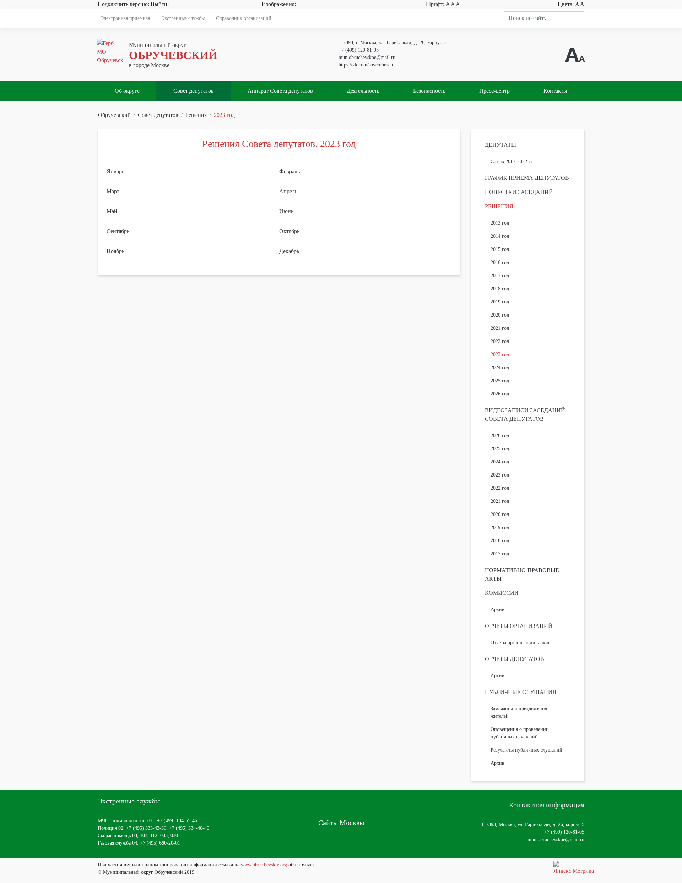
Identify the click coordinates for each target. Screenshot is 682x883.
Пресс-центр (494, 91)
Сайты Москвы (341, 823)
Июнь (286, 211)
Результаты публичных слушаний (526, 750)
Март (113, 191)
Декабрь (289, 251)
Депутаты (500, 145)
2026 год (500, 394)
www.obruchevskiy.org (264, 864)
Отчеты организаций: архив (521, 642)
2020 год (500, 315)
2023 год (224, 115)
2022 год (500, 341)
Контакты (555, 91)
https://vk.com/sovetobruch (366, 65)
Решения (196, 115)
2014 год (500, 236)
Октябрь (289, 231)
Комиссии (502, 593)
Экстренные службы (183, 18)
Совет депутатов (193, 91)
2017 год (500, 275)
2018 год (500, 288)
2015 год (500, 249)
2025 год (500, 380)
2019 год (500, 302)
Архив (497, 609)
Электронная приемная (125, 18)
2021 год (500, 328)
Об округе (127, 91)
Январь (115, 171)
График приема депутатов (527, 178)
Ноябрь (115, 251)
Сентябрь (118, 231)
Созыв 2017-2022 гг (512, 161)
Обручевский (114, 115)
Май (112, 211)
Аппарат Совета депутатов (280, 91)
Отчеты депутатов (514, 659)
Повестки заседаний (519, 192)
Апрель (288, 191)
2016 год (500, 262)
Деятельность (363, 91)
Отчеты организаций (518, 626)
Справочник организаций (243, 18)
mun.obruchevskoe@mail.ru (367, 57)
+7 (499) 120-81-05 (359, 50)
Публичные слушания (520, 692)
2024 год (500, 367)
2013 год (500, 223)
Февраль (289, 171)
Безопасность (429, 91)
